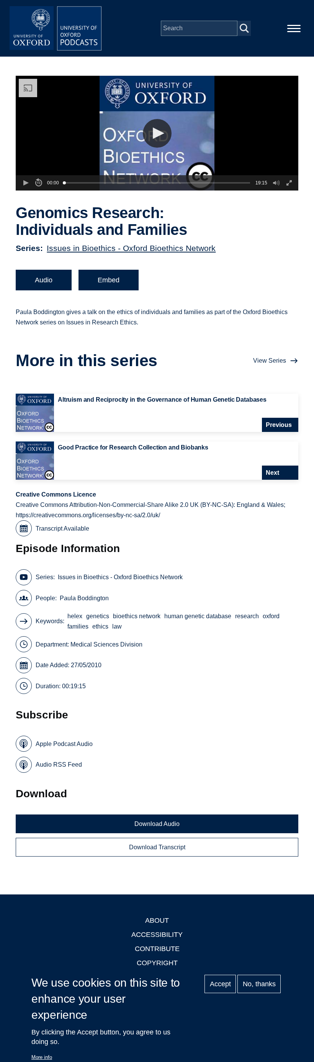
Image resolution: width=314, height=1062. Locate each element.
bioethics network (136, 616)
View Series (269, 360)
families (77, 626)
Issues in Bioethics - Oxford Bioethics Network (131, 248)
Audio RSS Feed (59, 764)
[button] (157, 133)
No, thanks (259, 984)
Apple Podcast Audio (64, 744)
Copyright (157, 963)
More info (41, 1057)
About (157, 920)
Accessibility (157, 934)
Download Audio (157, 824)
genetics (97, 616)
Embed (108, 280)
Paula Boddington (84, 598)
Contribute (157, 949)
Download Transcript (157, 847)
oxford (271, 616)
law (117, 626)
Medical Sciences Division (106, 644)
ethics (100, 626)
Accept (220, 984)
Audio (43, 280)
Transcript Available (62, 528)
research (247, 616)
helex (74, 616)
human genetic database (197, 616)
